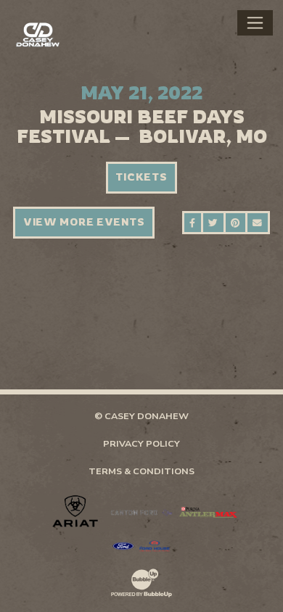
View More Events (84, 221)
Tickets (141, 176)
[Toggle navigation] (255, 22)
